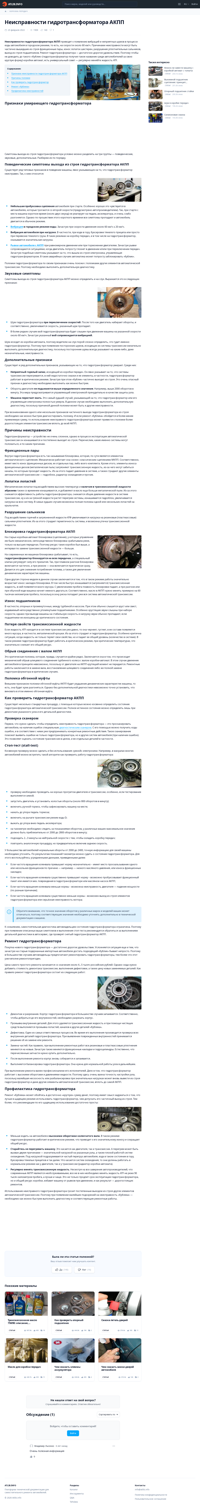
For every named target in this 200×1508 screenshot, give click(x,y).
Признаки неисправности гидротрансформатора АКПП (39, 73)
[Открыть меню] (179, 4)
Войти (195, 4)
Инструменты (77, 1493)
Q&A (72, 1497)
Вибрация (17, 226)
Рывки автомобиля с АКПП (27, 245)
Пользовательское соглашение (150, 1498)
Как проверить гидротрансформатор (30, 82)
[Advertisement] (73, 128)
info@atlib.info (142, 1489)
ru (185, 4)
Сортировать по (107, 1414)
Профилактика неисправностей (27, 90)
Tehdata (74, 1501)
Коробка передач (19, 11)
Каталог (74, 1489)
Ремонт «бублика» (20, 86)
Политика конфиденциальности (151, 1494)
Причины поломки (20, 77)
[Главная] (5, 11)
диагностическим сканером (75, 727)
